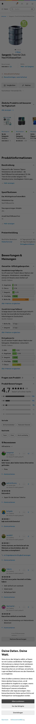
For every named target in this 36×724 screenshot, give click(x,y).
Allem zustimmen (18, 701)
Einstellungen (18, 713)
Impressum (5, 720)
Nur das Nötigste (18, 706)
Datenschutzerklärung (17, 720)
